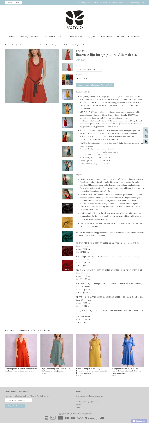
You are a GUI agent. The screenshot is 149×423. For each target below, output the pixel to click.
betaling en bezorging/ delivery (87, 402)
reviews (78, 399)
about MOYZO (76, 36)
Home (11, 36)
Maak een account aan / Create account (108, 3)
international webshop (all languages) (89, 396)
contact (120, 36)
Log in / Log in (81, 3)
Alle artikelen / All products (54, 36)
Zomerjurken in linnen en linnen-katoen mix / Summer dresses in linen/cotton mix (37, 45)
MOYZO (74, 414)
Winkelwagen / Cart (136, 3)
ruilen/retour (134, 36)
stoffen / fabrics (106, 36)
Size (78, 65)
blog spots (90, 36)
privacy (78, 405)
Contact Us (140, 421)
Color (78, 75)
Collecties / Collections (28, 36)
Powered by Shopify (85, 414)
